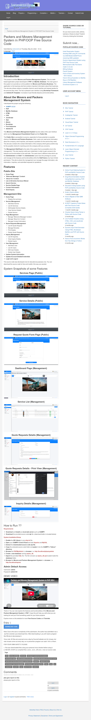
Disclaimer (44, 716)
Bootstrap (28, 667)
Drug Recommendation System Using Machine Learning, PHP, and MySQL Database (75, 179)
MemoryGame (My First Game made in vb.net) (72, 66)
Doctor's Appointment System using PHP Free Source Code (74, 61)
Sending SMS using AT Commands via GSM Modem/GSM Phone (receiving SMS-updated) (74, 55)
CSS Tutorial (69, 129)
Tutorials (61, 13)
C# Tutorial (68, 126)
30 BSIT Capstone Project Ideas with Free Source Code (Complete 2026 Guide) (75, 205)
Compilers (43, 13)
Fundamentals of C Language (74, 146)
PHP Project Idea (10, 658)
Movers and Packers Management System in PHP (19, 661)
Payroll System (67, 71)
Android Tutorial (70, 119)
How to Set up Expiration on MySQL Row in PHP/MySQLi (74, 79)
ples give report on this (11, 678)
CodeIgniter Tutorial (71, 115)
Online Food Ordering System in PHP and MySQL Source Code (75, 171)
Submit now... (71, 43)
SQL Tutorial (69, 108)
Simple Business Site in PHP (24, 658)
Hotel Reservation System (71, 51)
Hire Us (58, 710)
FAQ (41, 710)
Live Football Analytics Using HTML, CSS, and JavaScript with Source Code (74, 221)
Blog (14, 13)
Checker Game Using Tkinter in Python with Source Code (75, 213)
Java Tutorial (69, 155)
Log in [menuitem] (67, 96)
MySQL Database (14, 656)
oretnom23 (15, 49)
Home (8, 13)
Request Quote (44, 661)
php (7, 656)
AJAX (21, 667)
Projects (21, 13)
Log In (8, 17)
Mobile (52, 13)
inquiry (36, 661)
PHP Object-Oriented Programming (37, 656)
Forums (46, 710)
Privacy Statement (34, 716)
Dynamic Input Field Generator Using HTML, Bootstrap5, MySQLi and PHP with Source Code (74, 230)
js (54, 664)
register (53, 688)
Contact (70, 13)
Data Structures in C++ (72, 142)
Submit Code (79, 13)
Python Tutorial (70, 158)
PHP (6, 29)
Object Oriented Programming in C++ (74, 137)
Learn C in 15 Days (71, 133)
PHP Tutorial (69, 111)
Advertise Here (34, 710)
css (51, 664)
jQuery (16, 667)
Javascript (9, 667)
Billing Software (68, 69)
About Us (53, 710)
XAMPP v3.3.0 (10, 106)
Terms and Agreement (56, 716)
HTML (46, 664)
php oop (23, 656)
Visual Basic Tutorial (71, 122)
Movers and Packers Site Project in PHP (45, 658)
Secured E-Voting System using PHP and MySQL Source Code (75, 187)
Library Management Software (72, 82)
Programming (32, 13)
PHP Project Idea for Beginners (14, 664)
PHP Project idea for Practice (34, 664)
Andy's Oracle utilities (72, 192)
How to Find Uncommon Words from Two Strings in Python (75, 240)
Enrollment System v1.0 (70, 84)
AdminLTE (35, 667)
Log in (53, 683)
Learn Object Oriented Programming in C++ (72, 150)
